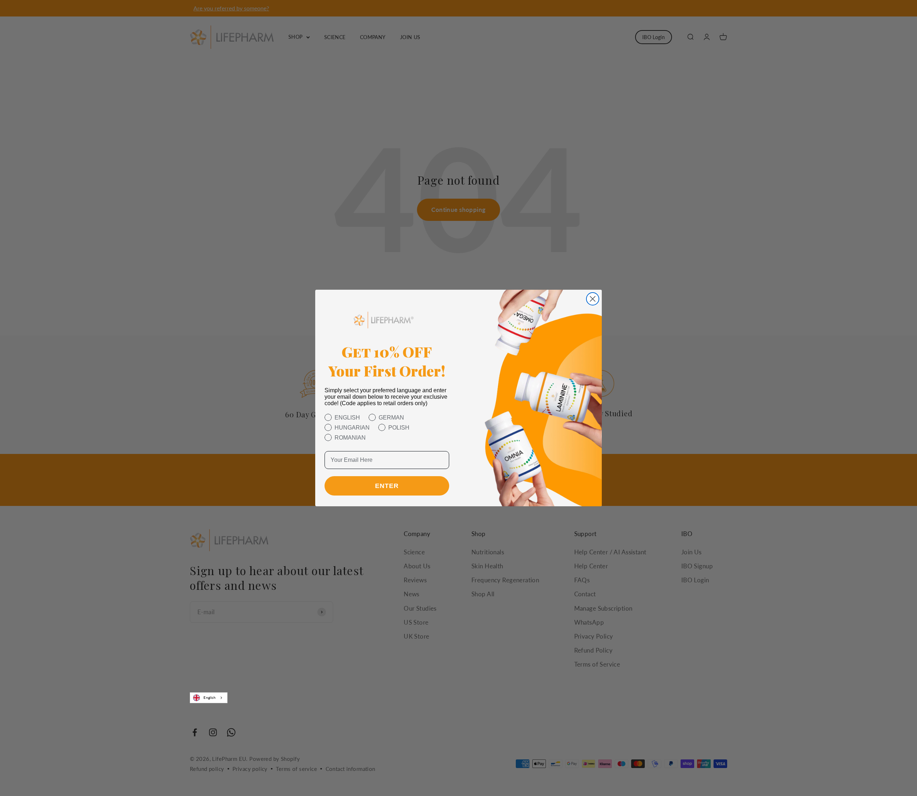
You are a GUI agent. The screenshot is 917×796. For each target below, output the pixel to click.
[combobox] (208, 697)
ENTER (387, 485)
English (209, 697)
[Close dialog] (592, 299)
